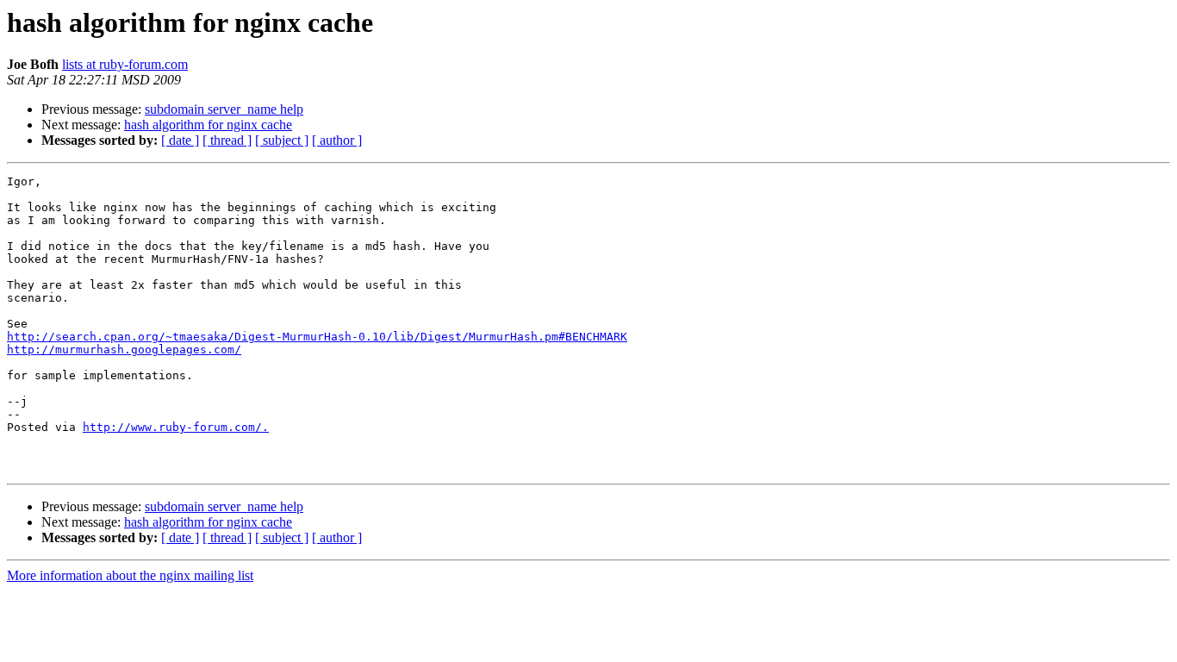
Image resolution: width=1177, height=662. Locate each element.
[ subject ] (281, 140)
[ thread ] (227, 140)
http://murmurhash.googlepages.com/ (124, 349)
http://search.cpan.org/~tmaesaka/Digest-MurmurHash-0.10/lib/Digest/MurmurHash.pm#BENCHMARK (317, 336)
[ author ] (337, 140)
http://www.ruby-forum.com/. (176, 427)
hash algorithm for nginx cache (208, 124)
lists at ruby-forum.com (125, 64)
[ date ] (180, 140)
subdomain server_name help (224, 109)
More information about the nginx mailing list (130, 575)
